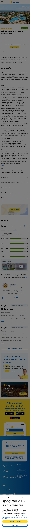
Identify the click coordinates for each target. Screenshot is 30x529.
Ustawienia (18, 526)
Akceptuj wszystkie (15, 522)
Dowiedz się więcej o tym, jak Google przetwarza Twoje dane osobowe (14, 517)
